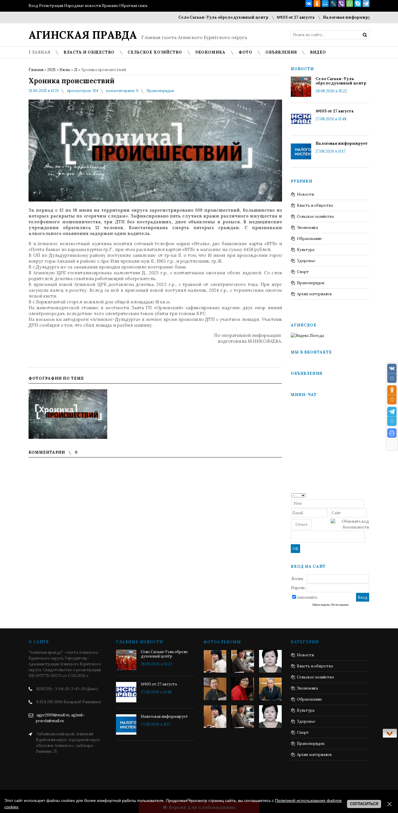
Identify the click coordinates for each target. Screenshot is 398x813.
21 (76, 69)
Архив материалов (314, 293)
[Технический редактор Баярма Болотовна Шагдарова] (215, 661)
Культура (305, 249)
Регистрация (51, 5)
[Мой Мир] (325, 3)
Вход (33, 5)
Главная (36, 69)
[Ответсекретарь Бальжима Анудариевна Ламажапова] (242, 689)
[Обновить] (367, 494)
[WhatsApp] (349, 3)
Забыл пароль (321, 605)
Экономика (307, 227)
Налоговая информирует (329, 17)
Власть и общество (315, 205)
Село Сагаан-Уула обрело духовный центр (203, 17)
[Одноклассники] (317, 3)
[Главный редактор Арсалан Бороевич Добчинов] (270, 689)
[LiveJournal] (333, 3)
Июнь (64, 69)
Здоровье (306, 260)
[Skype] (357, 3)
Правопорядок (160, 90)
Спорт (303, 271)
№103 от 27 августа (275, 17)
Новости (305, 194)
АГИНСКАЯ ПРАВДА (83, 35)
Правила (110, 5)
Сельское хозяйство (315, 216)
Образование (309, 238)
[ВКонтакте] (308, 3)
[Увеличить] (68, 414)
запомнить (307, 597)
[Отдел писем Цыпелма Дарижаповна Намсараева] (270, 661)
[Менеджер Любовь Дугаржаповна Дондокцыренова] (242, 661)
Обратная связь (133, 5)
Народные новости (82, 5)
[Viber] (341, 3)
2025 (51, 69)
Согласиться (364, 804)
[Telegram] (365, 3)
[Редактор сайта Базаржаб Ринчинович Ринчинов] (215, 689)
